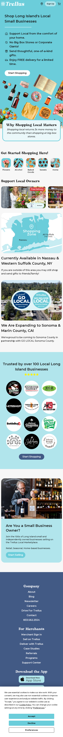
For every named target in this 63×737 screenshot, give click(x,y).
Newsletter (32, 601)
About (31, 592)
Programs (32, 658)
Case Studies (32, 648)
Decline (31, 723)
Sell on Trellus (31, 639)
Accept (31, 716)
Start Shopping (17, 73)
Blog (31, 596)
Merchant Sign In (31, 634)
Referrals (31, 653)
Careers (31, 606)
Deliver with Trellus (31, 644)
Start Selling (15, 555)
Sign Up (50, 4)
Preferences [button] (38, 708)
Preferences (31, 730)
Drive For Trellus (32, 610)
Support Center (31, 662)
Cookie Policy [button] (25, 705)
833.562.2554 (31, 620)
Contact (31, 615)
